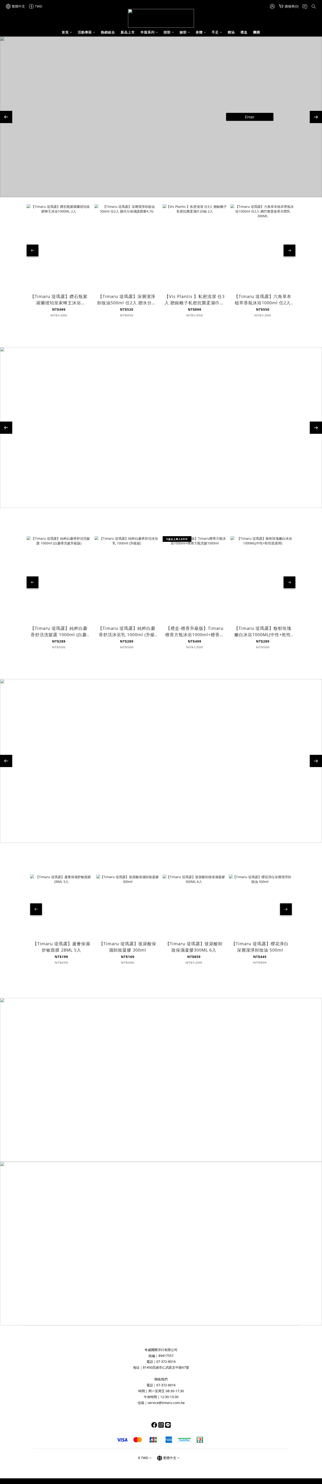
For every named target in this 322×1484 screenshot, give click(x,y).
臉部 (183, 32)
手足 (215, 32)
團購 (256, 32)
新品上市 (128, 32)
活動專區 (85, 32)
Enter (268, 121)
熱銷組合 (108, 32)
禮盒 (244, 32)
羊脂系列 (147, 32)
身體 (199, 32)
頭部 (167, 32)
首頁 (65, 32)
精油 (231, 32)
